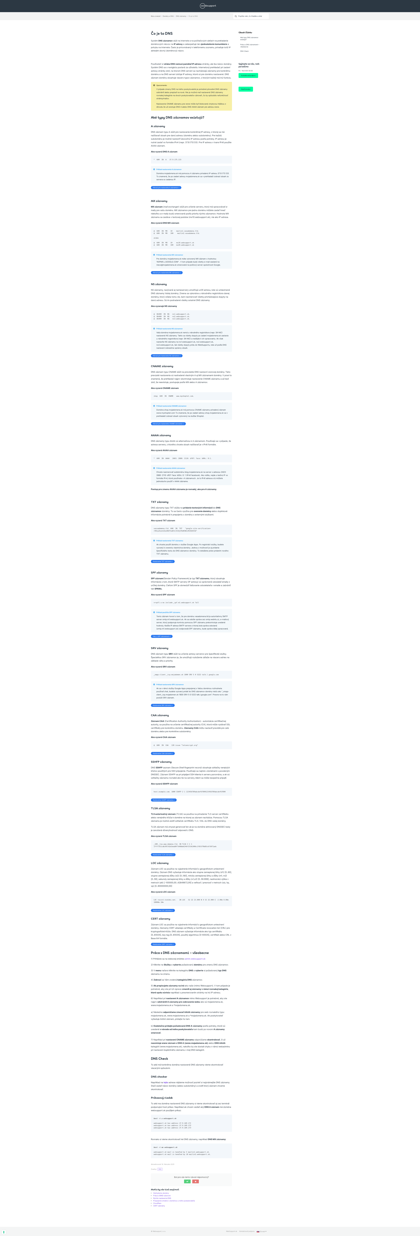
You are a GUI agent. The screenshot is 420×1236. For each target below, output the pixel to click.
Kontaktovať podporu (248, 75)
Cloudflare (157, 1203)
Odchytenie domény (161, 1193)
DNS (159, 1169)
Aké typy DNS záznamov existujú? (249, 39)
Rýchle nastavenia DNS (162, 1198)
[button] (187, 1181)
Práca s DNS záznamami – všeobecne (249, 46)
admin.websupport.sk (195, 959)
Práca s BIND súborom (162, 1196)
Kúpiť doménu (245, 89)
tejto (166, 1082)
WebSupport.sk (231, 1231)
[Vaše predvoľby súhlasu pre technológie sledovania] (4, 1232)
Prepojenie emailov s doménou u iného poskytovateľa (174, 1201)
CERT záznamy (159, 1206)
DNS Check (244, 51)
